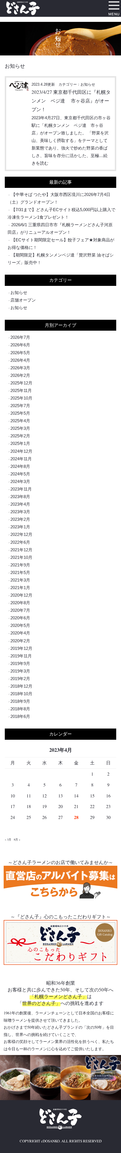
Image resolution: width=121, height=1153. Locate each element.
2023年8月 (20, 496)
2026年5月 (20, 352)
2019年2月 (20, 678)
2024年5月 (20, 474)
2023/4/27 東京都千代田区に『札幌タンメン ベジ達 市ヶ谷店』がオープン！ (71, 101)
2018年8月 (20, 708)
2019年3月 (20, 671)
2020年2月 (20, 640)
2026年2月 (20, 375)
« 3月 (8, 839)
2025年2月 (20, 435)
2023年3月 (20, 511)
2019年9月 (20, 663)
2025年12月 (21, 383)
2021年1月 (20, 587)
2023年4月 (20, 504)
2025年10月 (21, 398)
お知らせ (18, 292)
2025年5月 (20, 413)
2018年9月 (20, 701)
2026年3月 (20, 367)
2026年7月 (20, 337)
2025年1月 (20, 443)
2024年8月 (20, 466)
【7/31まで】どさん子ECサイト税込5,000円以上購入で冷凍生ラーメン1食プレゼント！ (61, 213)
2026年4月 (20, 360)
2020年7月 (20, 610)
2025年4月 (20, 420)
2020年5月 (20, 625)
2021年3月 (20, 580)
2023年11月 (21, 489)
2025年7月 (20, 405)
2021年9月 (20, 565)
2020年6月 (20, 617)
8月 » (17, 839)
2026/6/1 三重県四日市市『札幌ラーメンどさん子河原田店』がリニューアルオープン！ (60, 228)
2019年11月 (21, 655)
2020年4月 (20, 633)
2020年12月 (21, 595)
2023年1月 (20, 526)
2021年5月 (20, 572)
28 (76, 817)
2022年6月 (20, 542)
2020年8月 (20, 602)
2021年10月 (21, 557)
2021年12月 (21, 549)
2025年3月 (20, 428)
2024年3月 (20, 481)
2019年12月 (21, 648)
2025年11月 (21, 390)
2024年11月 (21, 458)
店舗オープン (23, 300)
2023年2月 (20, 519)
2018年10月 (21, 693)
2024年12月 (21, 451)
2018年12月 (21, 686)
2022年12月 (21, 534)
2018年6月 (20, 716)
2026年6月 (20, 344)
